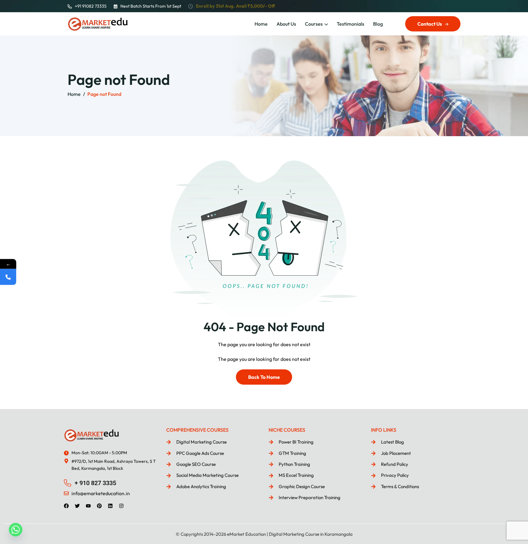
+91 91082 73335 (91, 6)
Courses (314, 24)
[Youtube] (88, 505)
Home (261, 24)
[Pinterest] (99, 505)
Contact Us (429, 24)
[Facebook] (66, 505)
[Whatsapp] (15, 529)
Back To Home (264, 377)
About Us (286, 24)
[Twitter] (77, 505)
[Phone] (8, 277)
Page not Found (104, 94)
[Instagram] (121, 505)
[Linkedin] (110, 505)
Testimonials (350, 24)
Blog (378, 24)
